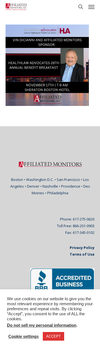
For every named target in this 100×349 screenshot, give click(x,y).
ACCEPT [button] (53, 336)
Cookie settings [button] (23, 336)
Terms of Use (82, 254)
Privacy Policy (82, 247)
